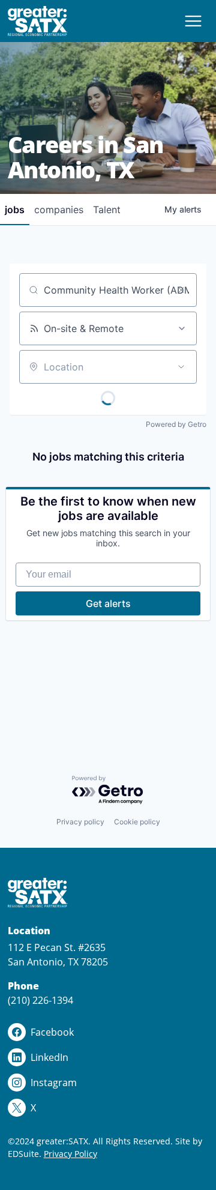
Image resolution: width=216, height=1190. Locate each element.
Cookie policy (137, 821)
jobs (15, 210)
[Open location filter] (181, 367)
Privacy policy (80, 821)
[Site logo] (38, 21)
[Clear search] (181, 290)
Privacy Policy (70, 1153)
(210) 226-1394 (40, 1000)
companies (58, 210)
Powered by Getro (176, 424)
